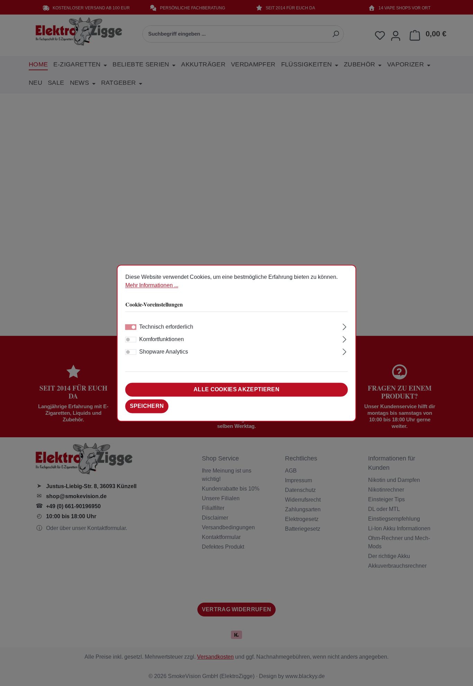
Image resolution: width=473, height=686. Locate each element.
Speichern (147, 406)
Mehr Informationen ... (151, 285)
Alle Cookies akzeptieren (236, 389)
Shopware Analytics (163, 352)
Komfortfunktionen (161, 339)
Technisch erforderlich (166, 327)
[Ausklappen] (344, 325)
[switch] (130, 339)
